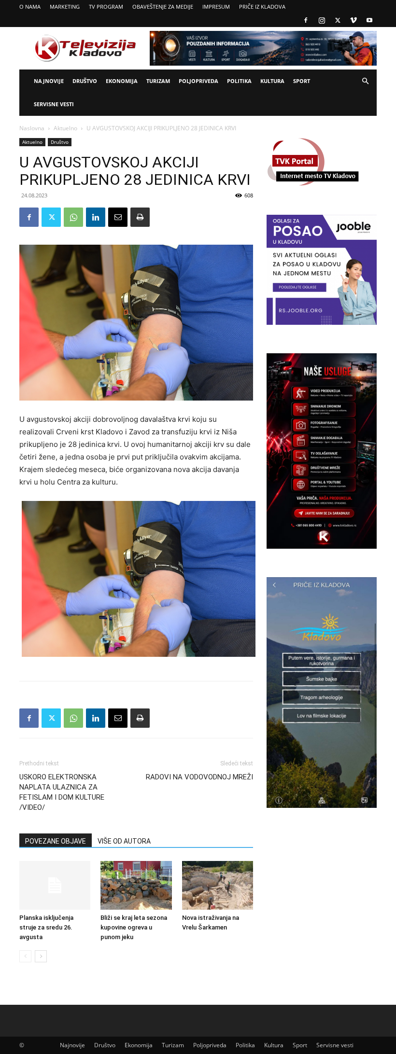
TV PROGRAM (106, 6)
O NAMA (30, 6)
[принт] (140, 217)
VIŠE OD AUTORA (124, 841)
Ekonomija (122, 80)
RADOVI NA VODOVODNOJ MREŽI (199, 777)
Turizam (158, 80)
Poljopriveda (198, 80)
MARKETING (65, 6)
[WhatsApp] (73, 217)
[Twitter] (337, 20)
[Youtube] (369, 20)
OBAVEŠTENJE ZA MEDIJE (162, 6)
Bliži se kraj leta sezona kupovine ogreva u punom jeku (133, 927)
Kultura (272, 80)
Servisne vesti (54, 104)
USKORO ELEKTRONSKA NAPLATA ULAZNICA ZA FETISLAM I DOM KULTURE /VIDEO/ (61, 792)
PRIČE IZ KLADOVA (262, 6)
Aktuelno (65, 128)
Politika (239, 80)
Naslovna (31, 128)
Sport (301, 80)
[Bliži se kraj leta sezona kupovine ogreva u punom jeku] (135, 885)
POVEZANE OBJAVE (55, 841)
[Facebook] (305, 20)
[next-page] (41, 956)
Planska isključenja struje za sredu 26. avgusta (46, 927)
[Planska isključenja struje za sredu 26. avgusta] (54, 885)
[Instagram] (321, 20)
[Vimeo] (353, 20)
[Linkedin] (95, 217)
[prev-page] (25, 956)
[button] (365, 81)
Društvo (84, 80)
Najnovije (49, 80)
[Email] (117, 217)
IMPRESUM (216, 6)
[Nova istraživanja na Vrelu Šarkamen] (217, 885)
